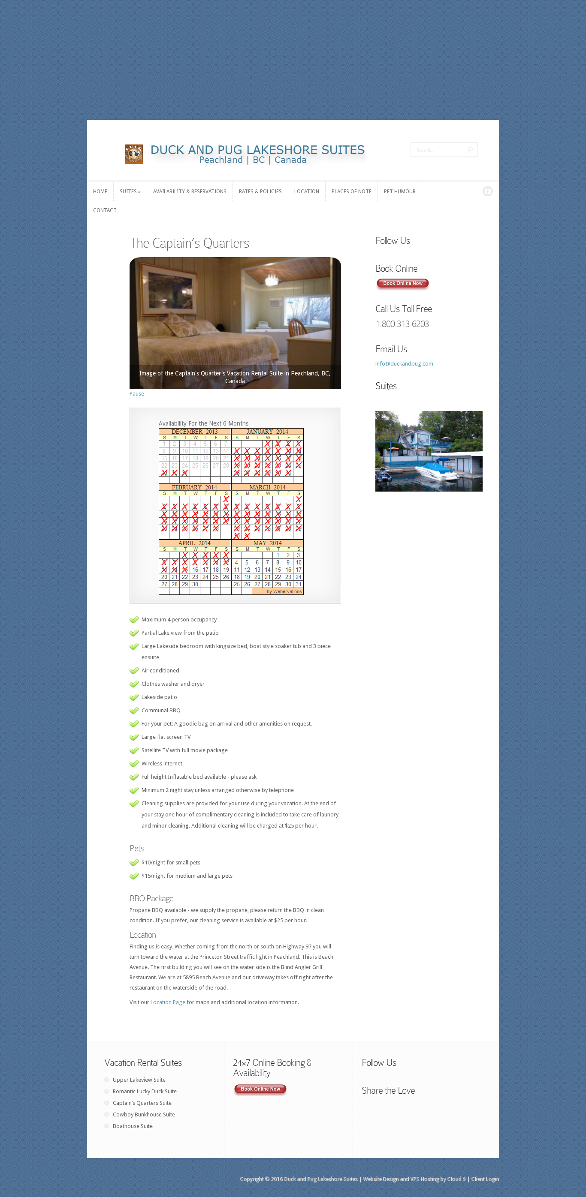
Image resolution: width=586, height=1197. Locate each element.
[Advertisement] (293, 60)
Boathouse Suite (133, 1126)
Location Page (168, 1002)
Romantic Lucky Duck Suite (145, 1091)
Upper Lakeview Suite (139, 1080)
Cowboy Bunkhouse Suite (144, 1114)
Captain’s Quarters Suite (142, 1103)
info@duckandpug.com (404, 363)
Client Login (485, 1179)
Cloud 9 (456, 1179)
